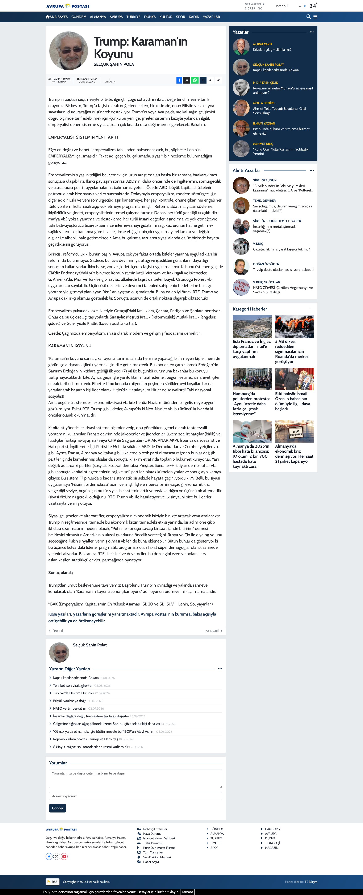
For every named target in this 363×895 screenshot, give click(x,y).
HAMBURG (272, 829)
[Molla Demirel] (241, 108)
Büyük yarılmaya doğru (70, 701)
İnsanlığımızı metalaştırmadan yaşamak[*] (276, 228)
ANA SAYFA (59, 17)
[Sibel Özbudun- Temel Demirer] (241, 226)
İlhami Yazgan (264, 123)
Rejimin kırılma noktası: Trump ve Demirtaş (86, 739)
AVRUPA (116, 17)
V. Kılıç (258, 244)
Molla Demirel (264, 103)
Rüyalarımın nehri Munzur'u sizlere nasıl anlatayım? (283, 90)
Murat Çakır (262, 44)
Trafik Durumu (152, 843)
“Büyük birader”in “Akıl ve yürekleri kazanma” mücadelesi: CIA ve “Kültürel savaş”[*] (282, 188)
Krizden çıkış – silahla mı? (272, 49)
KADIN (194, 17)
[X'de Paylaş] (186, 80)
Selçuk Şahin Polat (115, 64)
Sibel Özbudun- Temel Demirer (277, 221)
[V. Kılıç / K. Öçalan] (241, 287)
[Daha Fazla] (203, 80)
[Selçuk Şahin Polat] (68, 50)
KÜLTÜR (165, 17)
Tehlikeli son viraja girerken (73, 685)
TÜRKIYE (216, 838)
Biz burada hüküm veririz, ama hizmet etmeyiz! (281, 131)
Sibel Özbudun (265, 180)
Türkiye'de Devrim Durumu (74, 693)
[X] (56, 856)
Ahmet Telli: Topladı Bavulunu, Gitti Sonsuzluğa (279, 110)
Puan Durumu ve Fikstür (159, 848)
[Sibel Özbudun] (241, 185)
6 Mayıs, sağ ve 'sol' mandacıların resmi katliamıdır (91, 747)
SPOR (180, 17)
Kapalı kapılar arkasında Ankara (76, 678)
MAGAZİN (271, 848)
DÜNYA (150, 17)
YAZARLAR (211, 17)
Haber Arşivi (151, 862)
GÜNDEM (78, 17)
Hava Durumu (152, 834)
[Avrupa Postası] (68, 5)
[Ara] (309, 16)
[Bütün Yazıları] (220, 669)
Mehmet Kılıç (263, 144)
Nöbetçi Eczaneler (155, 829)
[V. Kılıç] (241, 246)
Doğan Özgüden (266, 264)
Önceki (57, 631)
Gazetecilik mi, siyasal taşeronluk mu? (281, 249)
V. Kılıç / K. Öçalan (266, 282)
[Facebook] (49, 856)
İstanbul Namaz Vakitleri (159, 838)
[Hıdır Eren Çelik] (241, 87)
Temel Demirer (264, 201)
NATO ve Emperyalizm (70, 708)
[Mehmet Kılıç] (241, 148)
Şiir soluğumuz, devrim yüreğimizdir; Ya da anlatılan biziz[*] (282, 208)
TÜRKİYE (133, 17)
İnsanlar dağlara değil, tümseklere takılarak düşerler (91, 716)
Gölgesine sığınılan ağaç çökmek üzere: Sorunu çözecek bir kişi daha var (107, 724)
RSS (54, 882)
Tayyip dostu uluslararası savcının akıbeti (283, 269)
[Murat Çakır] (241, 47)
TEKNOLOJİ (272, 843)
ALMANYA (98, 17)
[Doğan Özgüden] (241, 266)
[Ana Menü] (315, 16)
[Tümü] (312, 32)
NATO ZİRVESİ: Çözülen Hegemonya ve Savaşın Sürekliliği (283, 290)
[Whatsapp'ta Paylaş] (195, 80)
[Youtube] (64, 856)
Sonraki (212, 631)
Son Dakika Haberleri (157, 857)
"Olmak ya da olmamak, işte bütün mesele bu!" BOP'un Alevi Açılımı (104, 731)
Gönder (57, 808)
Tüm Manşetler (153, 852)
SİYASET (216, 843)
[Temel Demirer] (241, 205)
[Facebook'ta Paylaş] (179, 80)
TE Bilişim (311, 882)
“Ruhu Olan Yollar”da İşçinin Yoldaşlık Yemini (280, 151)
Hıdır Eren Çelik (265, 83)
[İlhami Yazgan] (241, 128)
